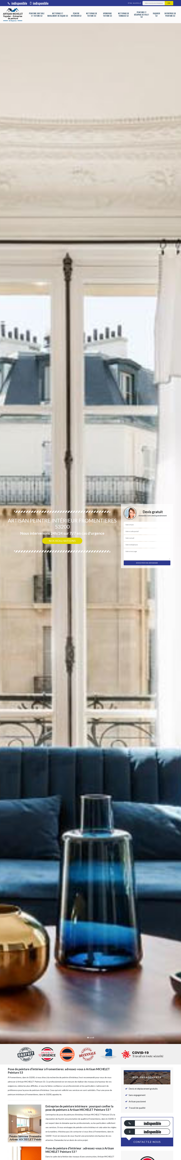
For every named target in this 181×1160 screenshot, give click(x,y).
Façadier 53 (156, 14)
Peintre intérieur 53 (76, 14)
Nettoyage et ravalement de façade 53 (57, 14)
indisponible (19, 3)
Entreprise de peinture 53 (170, 14)
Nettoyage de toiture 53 (91, 14)
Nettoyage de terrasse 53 (123, 14)
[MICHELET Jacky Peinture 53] (12, 14)
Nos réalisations (62, 540)
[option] (90, 580)
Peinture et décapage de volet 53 (141, 14)
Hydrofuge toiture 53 (107, 14)
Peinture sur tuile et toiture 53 (36, 14)
